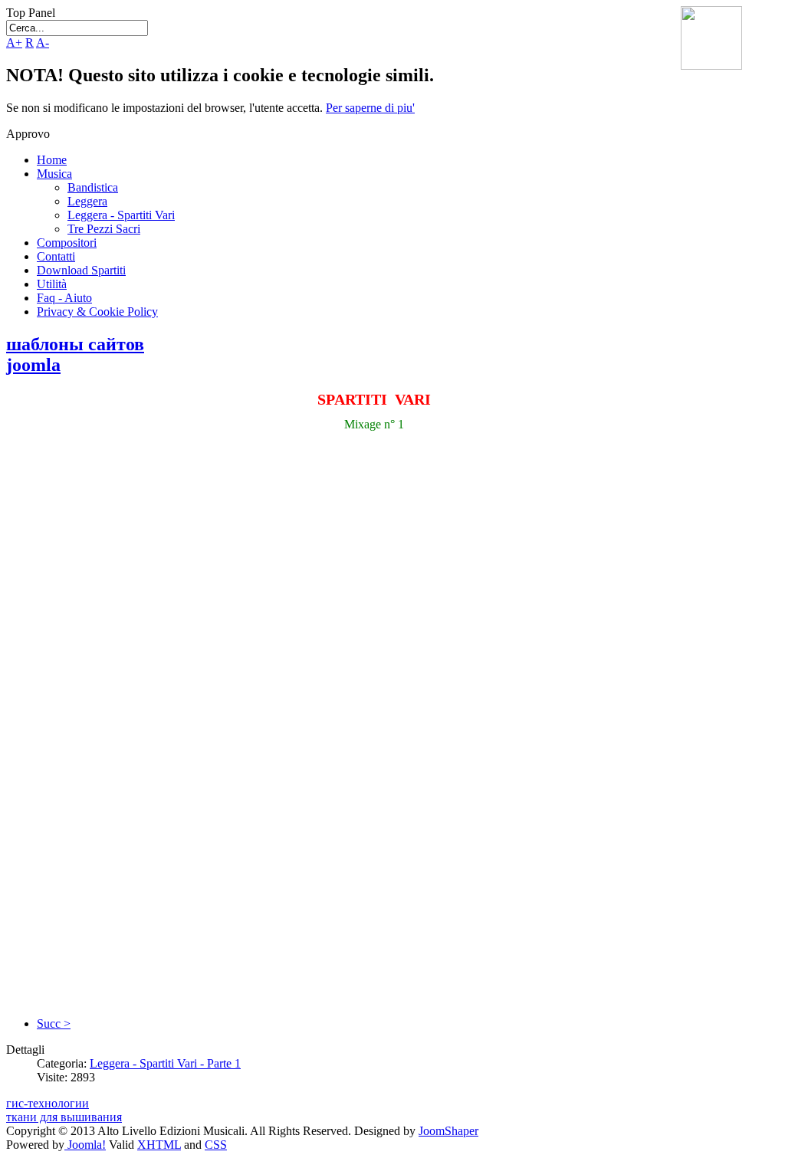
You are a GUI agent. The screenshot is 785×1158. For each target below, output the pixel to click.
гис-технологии (47, 1103)
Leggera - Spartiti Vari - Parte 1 (165, 1063)
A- (42, 42)
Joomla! (85, 1144)
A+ (14, 42)
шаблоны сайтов (75, 344)
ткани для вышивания (64, 1117)
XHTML (159, 1144)
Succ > (54, 1023)
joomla (33, 365)
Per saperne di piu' (370, 107)
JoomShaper (448, 1130)
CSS (216, 1144)
